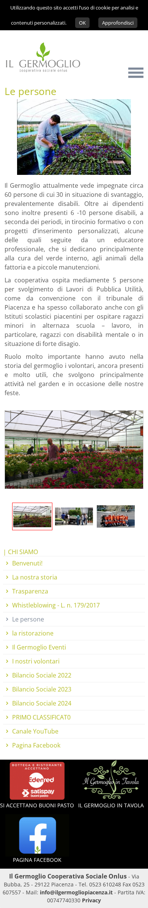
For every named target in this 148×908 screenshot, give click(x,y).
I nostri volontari (36, 661)
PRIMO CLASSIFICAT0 (41, 717)
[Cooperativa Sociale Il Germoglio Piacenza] (40, 76)
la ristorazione (33, 633)
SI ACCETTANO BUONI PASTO (37, 805)
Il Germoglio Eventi (39, 647)
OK (82, 22)
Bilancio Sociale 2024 (41, 703)
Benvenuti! (27, 563)
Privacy (91, 900)
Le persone (28, 619)
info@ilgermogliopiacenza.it (76, 892)
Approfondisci (118, 22)
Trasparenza (30, 591)
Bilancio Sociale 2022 (41, 675)
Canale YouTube (35, 731)
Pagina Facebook (36, 745)
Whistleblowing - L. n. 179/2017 (56, 605)
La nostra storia (34, 577)
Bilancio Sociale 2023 (41, 689)
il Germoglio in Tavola (111, 805)
